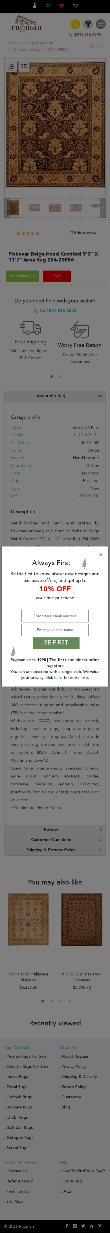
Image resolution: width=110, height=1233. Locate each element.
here (58, 678)
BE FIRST (56, 643)
